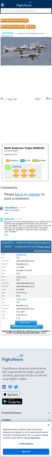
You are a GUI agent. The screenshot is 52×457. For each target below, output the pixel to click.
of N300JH (12, 161)
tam (15, 99)
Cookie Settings (26, 443)
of (25, 161)
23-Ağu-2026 (21, 255)
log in (19, 194)
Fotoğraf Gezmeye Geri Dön (15, 20)
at (39, 161)
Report (6, 213)
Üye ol (43, 333)
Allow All (26, 452)
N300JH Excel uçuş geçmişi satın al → (26, 326)
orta (4, 99)
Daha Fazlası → (26, 322)
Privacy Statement (31, 438)
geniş (10, 99)
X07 (32, 261)
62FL (26, 264)
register (34, 194)
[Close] (48, 425)
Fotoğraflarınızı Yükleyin (14, 26)
